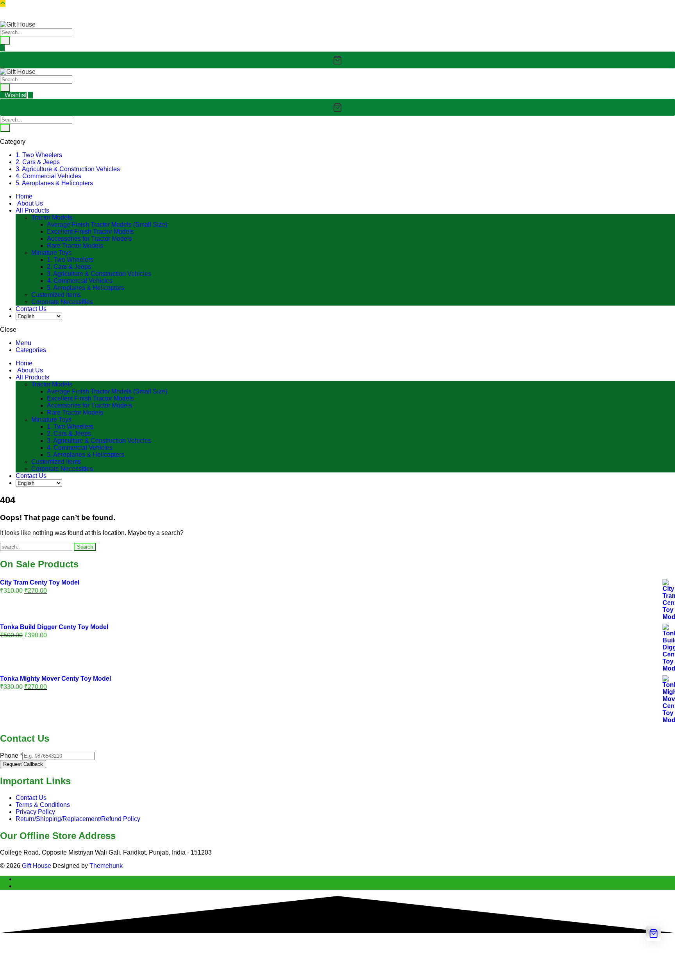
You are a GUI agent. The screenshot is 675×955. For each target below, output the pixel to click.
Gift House (36, 865)
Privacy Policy (35, 811)
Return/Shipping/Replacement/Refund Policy (78, 819)
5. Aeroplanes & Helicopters (54, 183)
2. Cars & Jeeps (38, 162)
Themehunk (106, 865)
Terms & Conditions (43, 804)
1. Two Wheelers (39, 155)
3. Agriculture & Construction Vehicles (68, 169)
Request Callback (23, 764)
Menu (23, 343)
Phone (11, 755)
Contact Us (31, 797)
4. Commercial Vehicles (48, 176)
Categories (31, 350)
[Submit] (5, 40)
